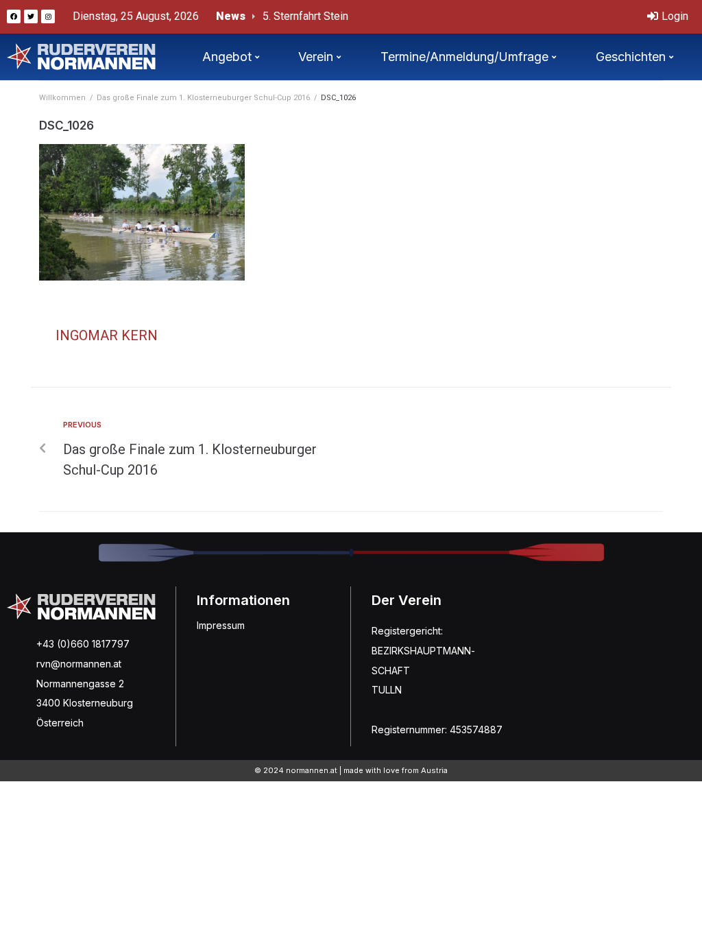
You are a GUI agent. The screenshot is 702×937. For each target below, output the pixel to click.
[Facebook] (14, 16)
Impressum (221, 625)
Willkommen (62, 97)
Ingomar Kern (107, 335)
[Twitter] (31, 16)
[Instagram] (48, 16)
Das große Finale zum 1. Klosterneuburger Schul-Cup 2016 (203, 97)
